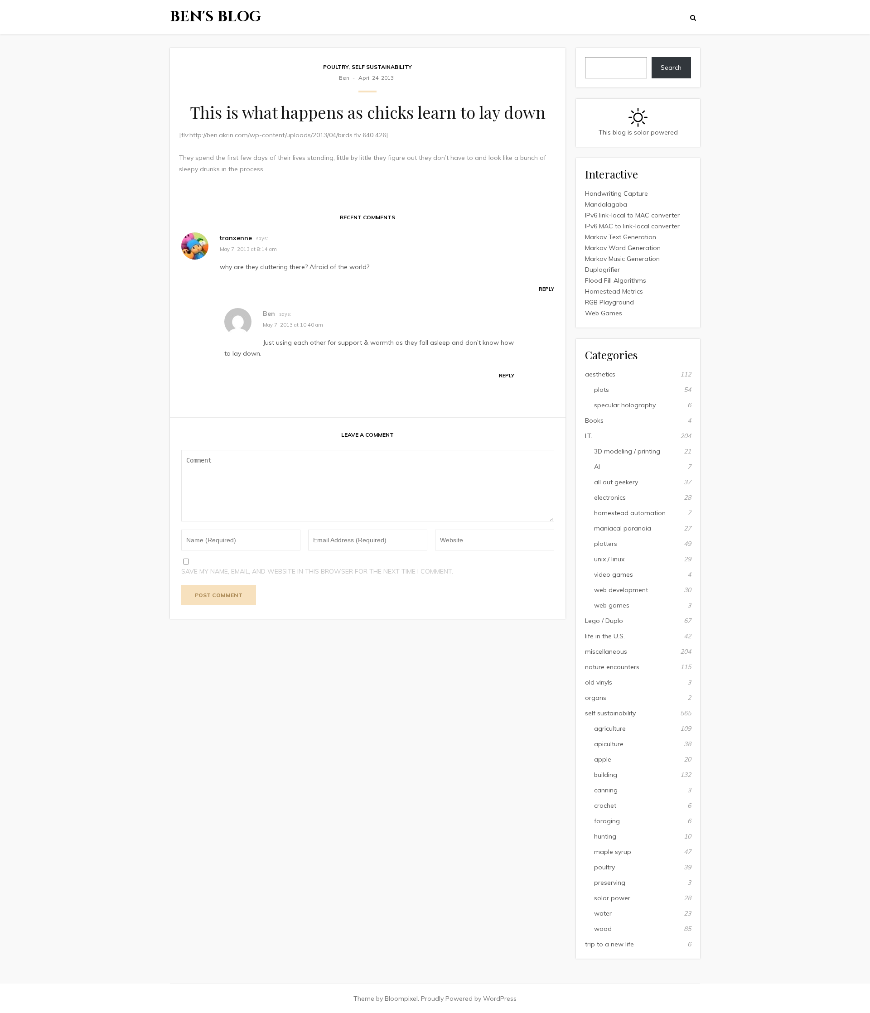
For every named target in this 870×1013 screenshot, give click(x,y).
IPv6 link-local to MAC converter (632, 215)
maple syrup (612, 852)
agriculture (610, 728)
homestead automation (630, 513)
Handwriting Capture (616, 193)
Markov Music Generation (622, 259)
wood (603, 929)
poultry (336, 66)
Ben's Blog (215, 17)
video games (613, 574)
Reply (546, 289)
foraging (607, 821)
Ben (269, 313)
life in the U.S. (605, 636)
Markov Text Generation (620, 237)
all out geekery (616, 482)
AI (597, 467)
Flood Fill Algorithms (615, 280)
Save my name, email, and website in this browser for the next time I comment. (317, 571)
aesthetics (600, 374)
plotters (605, 544)
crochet (605, 805)
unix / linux (609, 559)
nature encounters (612, 667)
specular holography (625, 405)
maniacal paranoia (622, 528)
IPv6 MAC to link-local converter (632, 226)
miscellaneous (606, 651)
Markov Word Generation (623, 248)
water (603, 913)
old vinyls (598, 682)
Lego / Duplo (604, 621)
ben (344, 77)
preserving (609, 882)
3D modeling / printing (627, 451)
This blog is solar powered (638, 132)
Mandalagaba (606, 204)
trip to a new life (609, 944)
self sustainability (382, 66)
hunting (605, 836)
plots (601, 390)
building (605, 775)
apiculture (609, 744)
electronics (610, 497)
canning (606, 790)
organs (595, 698)
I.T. (588, 436)
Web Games (603, 313)
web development (621, 590)
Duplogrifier (602, 269)
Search (671, 67)
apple (602, 759)
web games (611, 605)
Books (594, 420)
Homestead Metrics (614, 291)
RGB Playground (609, 302)
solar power (612, 898)
